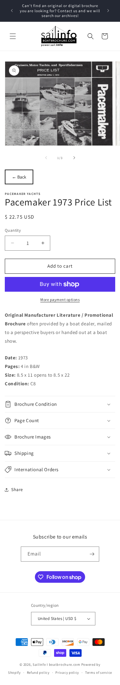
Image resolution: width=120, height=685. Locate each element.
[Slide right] (74, 158)
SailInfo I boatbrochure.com (56, 664)
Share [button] (17, 489)
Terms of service (98, 672)
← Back (19, 177)
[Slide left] (46, 158)
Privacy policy (67, 672)
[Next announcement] (108, 11)
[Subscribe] (92, 554)
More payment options (60, 299)
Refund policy (38, 672)
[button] (13, 36)
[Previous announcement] (12, 11)
